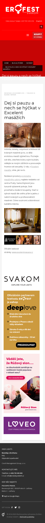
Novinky (7, 95)
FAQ (3, 455)
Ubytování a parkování (10, 458)
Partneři (13, 95)
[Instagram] (19, 507)
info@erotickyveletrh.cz (15, 476)
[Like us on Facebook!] (12, 507)
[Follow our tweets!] (15, 507)
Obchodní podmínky (27, 517)
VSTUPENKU (38, 35)
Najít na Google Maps (11, 496)
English (39, 21)
